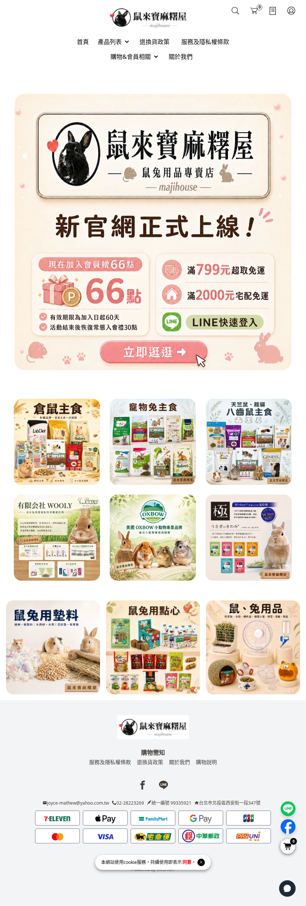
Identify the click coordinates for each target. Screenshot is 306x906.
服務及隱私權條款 (110, 761)
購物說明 (206, 761)
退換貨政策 (150, 761)
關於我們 (179, 761)
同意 (186, 862)
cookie (130, 862)
